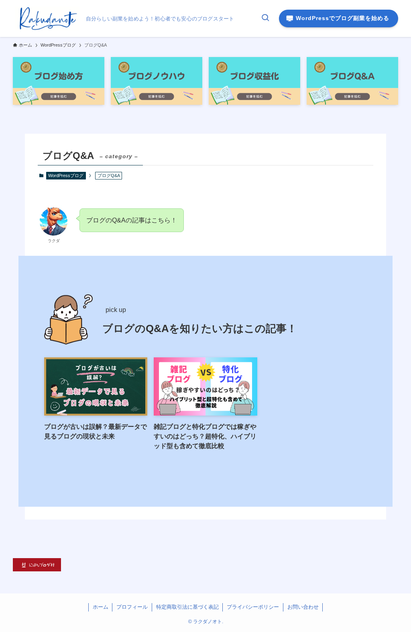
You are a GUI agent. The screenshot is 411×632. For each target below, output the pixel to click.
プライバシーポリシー (253, 607)
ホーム (100, 607)
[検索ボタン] (265, 18)
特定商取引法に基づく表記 (187, 607)
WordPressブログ (65, 175)
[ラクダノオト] (46, 18)
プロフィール (132, 607)
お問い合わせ (303, 607)
